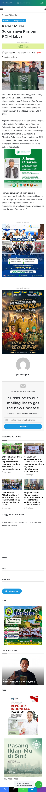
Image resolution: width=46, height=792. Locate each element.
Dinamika (13, 15)
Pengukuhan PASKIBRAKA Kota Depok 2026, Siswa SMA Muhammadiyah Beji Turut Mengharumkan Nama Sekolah (34, 464)
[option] (23, 670)
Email (4, 569)
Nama (4, 558)
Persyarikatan (19, 21)
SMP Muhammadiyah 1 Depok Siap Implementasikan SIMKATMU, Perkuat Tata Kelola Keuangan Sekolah (12, 463)
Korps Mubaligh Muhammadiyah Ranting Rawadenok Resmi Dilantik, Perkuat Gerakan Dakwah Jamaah (33, 498)
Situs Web (6, 579)
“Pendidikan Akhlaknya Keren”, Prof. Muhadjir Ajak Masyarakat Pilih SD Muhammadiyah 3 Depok (11, 498)
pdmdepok (9, 53)
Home (6, 15)
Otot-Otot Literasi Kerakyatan (19, 682)
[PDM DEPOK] (23, 3)
